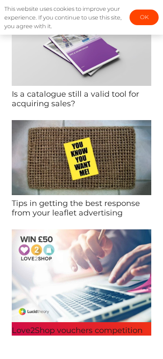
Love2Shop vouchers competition (77, 330)
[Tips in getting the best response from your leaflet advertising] (81, 126)
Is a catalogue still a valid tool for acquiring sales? (75, 98)
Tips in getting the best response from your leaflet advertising (76, 208)
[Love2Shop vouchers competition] (81, 235)
